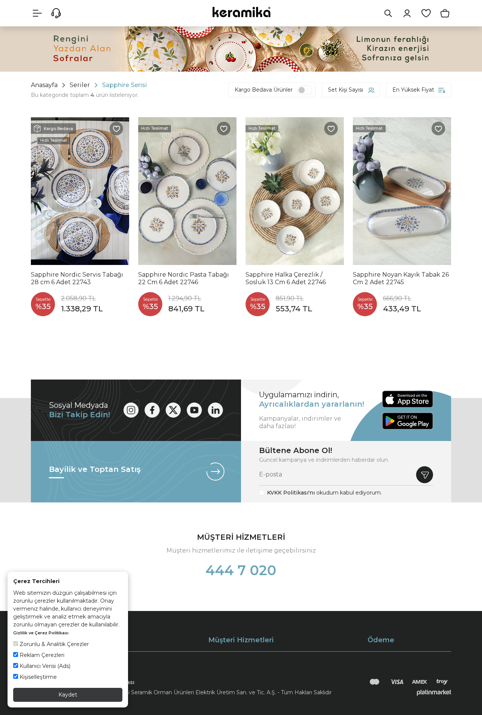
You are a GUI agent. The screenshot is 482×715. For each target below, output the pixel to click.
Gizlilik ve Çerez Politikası (41, 632)
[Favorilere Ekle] (116, 128)
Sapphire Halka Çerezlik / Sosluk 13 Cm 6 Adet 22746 (286, 278)
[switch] (304, 90)
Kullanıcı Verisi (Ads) (44, 666)
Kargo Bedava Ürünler (264, 89)
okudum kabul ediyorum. (324, 492)
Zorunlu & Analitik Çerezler (53, 644)
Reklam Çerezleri (41, 655)
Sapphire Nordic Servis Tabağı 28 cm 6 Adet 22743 (77, 278)
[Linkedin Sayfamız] (215, 410)
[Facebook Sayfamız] (152, 410)
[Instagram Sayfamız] (131, 410)
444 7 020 (241, 570)
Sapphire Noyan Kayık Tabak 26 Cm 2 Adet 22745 (401, 278)
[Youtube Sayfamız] (194, 410)
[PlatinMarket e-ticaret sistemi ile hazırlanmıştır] (434, 692)
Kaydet (67, 694)
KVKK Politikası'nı (291, 492)
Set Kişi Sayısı (345, 89)
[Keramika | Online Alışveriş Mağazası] (241, 12)
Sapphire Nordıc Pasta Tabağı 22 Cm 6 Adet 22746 (183, 278)
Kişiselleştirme (37, 677)
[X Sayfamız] (173, 410)
